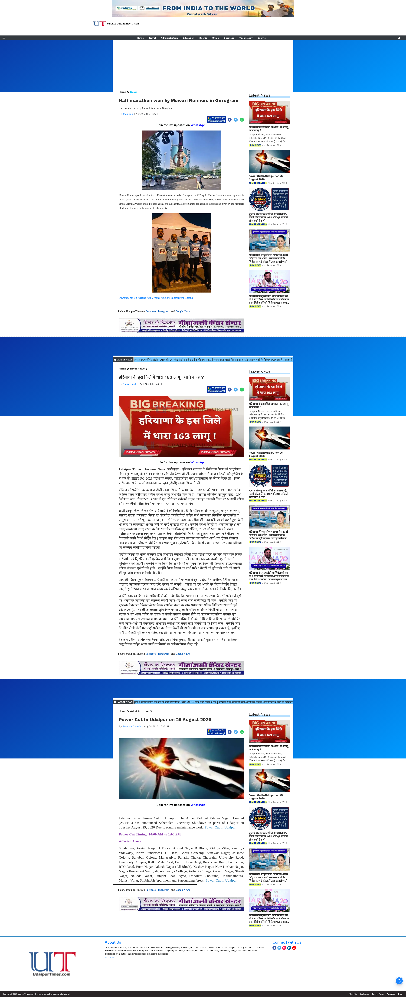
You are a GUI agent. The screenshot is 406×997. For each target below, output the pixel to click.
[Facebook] (274, 948)
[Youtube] (294, 948)
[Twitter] (279, 948)
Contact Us (364, 994)
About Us (113, 942)
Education (188, 38)
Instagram (163, 311)
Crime (215, 38)
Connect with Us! (287, 942)
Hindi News (137, 368)
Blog (400, 994)
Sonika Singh (130, 384)
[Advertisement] (203, 62)
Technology (246, 38)
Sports (203, 38)
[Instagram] (284, 948)
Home (122, 91)
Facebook (151, 311)
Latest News (259, 95)
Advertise (391, 994)
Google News (183, 311)
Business (229, 38)
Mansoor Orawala (132, 726)
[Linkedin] (289, 948)
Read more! (110, 957)
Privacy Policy (378, 994)
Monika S (128, 114)
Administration (169, 38)
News (140, 38)
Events (262, 38)
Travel (152, 38)
